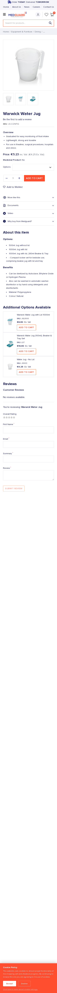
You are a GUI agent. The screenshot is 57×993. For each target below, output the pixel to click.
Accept (9, 984)
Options (7, 167)
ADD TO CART (26, 327)
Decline (24, 984)
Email (6, 438)
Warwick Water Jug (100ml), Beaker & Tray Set (34, 337)
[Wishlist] (46, 14)
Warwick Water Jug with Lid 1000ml (33, 315)
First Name (8, 424)
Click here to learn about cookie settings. (20, 989)
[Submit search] (50, 23)
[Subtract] (6, 178)
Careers (36, 7)
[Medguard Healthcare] (18, 14)
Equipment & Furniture (21, 32)
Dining (38, 32)
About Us (16, 7)
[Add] (19, 178)
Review (7, 468)
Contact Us (48, 7)
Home (6, 7)
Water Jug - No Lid (25, 359)
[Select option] (33, 167)
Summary (8, 453)
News (26, 7)
